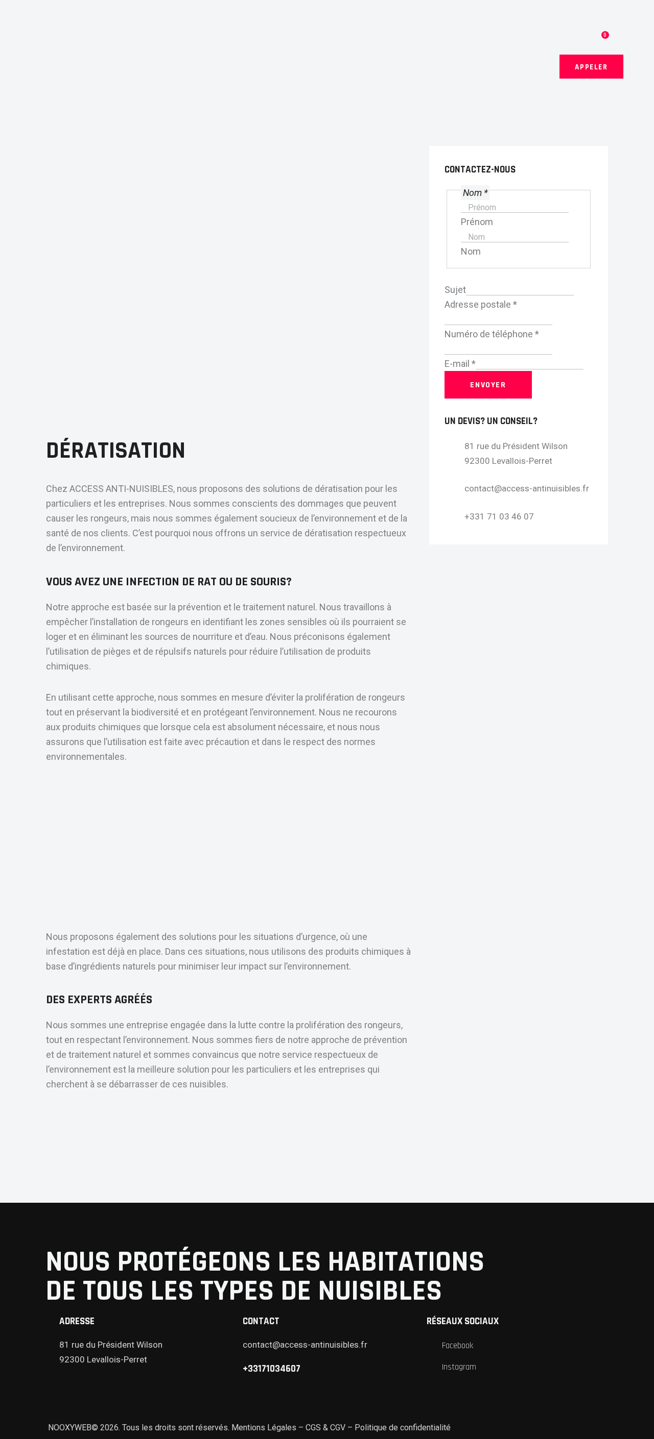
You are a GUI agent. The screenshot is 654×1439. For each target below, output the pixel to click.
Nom (471, 251)
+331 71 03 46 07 (499, 516)
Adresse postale (481, 304)
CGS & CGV (325, 1427)
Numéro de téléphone (492, 334)
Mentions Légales (263, 1427)
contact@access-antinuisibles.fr (526, 488)
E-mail (460, 363)
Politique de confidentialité (403, 1427)
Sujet (455, 289)
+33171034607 (271, 1368)
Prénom (477, 221)
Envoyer (488, 385)
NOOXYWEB (68, 1427)
